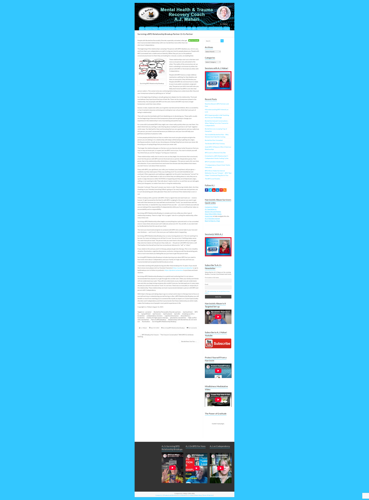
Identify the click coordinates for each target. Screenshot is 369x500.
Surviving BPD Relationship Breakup (164, 321)
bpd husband (167, 314)
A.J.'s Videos (190, 495)
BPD (194, 29)
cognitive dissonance (171, 316)
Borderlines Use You (189, 341)
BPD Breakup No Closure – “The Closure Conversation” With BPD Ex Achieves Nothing (166, 335)
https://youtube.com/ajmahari (183, 268)
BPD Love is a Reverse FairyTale (215, 152)
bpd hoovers (157, 314)
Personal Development (166, 29)
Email (206, 284)
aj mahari (148, 312)
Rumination (146, 321)
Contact (226, 29)
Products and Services (170, 495)
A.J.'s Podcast (182, 495)
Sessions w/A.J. (202, 29)
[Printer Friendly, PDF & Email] (193, 40)
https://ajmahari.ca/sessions (174, 270)
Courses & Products (215, 29)
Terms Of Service (208, 495)
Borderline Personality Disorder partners (167, 312)
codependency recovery (154, 316)
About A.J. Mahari (151, 29)
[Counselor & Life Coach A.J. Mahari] (149, 5)
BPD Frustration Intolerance (214, 162)
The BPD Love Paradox (212, 179)
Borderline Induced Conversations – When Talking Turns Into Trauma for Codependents (217, 123)
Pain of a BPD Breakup (158, 319)
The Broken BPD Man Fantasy (215, 143)
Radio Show (198, 495)
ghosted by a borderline (178, 318)
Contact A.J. (159, 495)
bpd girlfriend (145, 314)
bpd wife (177, 314)
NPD (189, 29)
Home (142, 29)
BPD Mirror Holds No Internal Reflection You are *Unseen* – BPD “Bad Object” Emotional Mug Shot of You (218, 173)
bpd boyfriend (187, 312)
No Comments (192, 328)
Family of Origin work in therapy (157, 318)
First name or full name (212, 277)
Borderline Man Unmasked (214, 140)
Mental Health (181, 29)
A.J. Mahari (143, 328)
